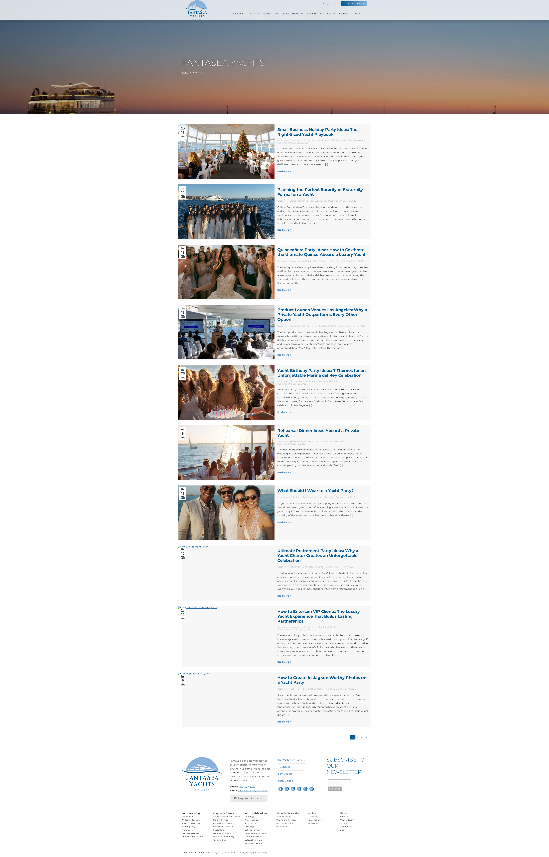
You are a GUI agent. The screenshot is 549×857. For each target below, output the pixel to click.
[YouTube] (311, 789)
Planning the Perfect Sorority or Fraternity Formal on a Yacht (320, 192)
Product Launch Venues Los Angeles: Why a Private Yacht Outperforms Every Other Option (322, 314)
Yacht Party (312, 381)
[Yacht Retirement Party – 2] (193, 546)
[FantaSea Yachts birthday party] (226, 366)
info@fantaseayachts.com (253, 790)
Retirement (295, 567)
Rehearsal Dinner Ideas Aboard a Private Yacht (318, 433)
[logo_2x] (202, 757)
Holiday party (322, 140)
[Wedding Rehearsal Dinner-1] (226, 426)
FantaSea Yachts (356, 140)
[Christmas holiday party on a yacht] (226, 125)
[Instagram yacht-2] (194, 673)
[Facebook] (280, 789)
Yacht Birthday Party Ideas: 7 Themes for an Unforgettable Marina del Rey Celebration (321, 373)
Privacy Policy (245, 852)
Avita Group (230, 852)
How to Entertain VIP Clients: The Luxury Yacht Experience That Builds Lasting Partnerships (318, 616)
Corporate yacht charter (302, 140)
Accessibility (260, 852)
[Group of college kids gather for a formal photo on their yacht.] (226, 185)
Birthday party (297, 381)
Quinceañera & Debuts (301, 261)
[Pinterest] (305, 789)
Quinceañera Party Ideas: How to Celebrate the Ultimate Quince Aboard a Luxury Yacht (321, 252)
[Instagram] (286, 789)
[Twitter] (293, 789)
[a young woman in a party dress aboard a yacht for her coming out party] (226, 245)
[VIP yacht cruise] (197, 607)
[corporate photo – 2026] (226, 305)
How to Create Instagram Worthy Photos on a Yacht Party (321, 680)
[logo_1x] (197, 10)
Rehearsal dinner (298, 441)
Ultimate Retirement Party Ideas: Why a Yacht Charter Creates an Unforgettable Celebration (317, 555)
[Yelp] (299, 789)
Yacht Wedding (316, 441)
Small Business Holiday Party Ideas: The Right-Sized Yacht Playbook (317, 132)
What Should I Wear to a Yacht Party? (315, 490)
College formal (297, 201)
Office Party (337, 140)
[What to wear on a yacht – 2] (226, 486)
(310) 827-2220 (247, 786)
